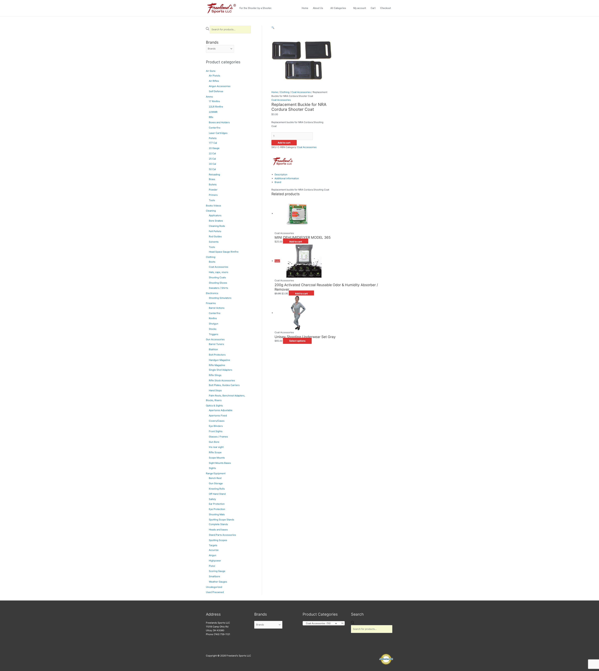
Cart (373, 8)
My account (359, 8)
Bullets (213, 184)
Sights (212, 468)
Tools (212, 200)
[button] (272, 27)
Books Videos (213, 205)
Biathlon (213, 349)
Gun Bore (214, 441)
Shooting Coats (217, 277)
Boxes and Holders (219, 122)
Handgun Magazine (219, 360)
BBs (211, 117)
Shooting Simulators (220, 297)
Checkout (385, 8)
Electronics (212, 293)
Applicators (215, 215)
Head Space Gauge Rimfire (224, 251)
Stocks (212, 328)
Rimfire (213, 318)
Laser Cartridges (218, 133)
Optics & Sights (214, 405)
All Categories (338, 8)
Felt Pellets (215, 231)
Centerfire (214, 127)
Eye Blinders (216, 426)
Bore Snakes (216, 220)
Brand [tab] (278, 182)
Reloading (214, 174)
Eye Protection (217, 509)
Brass (212, 179)
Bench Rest (215, 478)
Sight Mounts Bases (220, 462)
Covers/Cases (216, 420)
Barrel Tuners (216, 344)
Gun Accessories (215, 339)
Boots (212, 261)
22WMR (213, 111)
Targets (213, 545)
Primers (213, 194)
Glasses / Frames (218, 436)
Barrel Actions (216, 307)
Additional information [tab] (287, 178)
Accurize (214, 550)
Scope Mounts (217, 457)
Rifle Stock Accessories (222, 380)
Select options (297, 340)
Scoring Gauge (217, 571)
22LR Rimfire (216, 106)
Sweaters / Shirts (218, 287)
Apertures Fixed (218, 415)
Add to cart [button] (295, 241)
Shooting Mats (217, 514)
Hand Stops (215, 390)
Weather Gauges (218, 581)
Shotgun (213, 323)
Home (305, 8)
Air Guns (210, 70)
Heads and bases (218, 529)
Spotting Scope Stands (221, 519)
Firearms (211, 303)
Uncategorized (214, 587)
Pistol (212, 565)
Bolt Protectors (217, 354)
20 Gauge (214, 148)
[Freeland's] (283, 160)
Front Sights (215, 431)
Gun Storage (216, 483)
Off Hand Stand (217, 493)
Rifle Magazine (217, 365)
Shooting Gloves (218, 282)
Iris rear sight (216, 447)
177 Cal (213, 142)
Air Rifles (214, 80)
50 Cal (212, 169)
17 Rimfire (214, 101)
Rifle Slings (215, 375)
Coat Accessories (218, 266)
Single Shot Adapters (220, 369)
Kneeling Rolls (217, 488)
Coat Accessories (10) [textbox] (320, 623)
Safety (212, 499)
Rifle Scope (215, 452)
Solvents (214, 241)
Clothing (210, 257)
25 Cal (212, 158)
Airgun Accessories (219, 86)
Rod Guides (215, 236)
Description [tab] (281, 174)
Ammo (209, 96)
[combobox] (324, 623)
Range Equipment (215, 473)
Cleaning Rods (217, 225)
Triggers (213, 334)
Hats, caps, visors (218, 272)
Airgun (212, 555)
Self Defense (216, 91)
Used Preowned (215, 592)
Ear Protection (217, 503)
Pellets (213, 138)
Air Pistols (214, 75)
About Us (318, 8)
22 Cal (212, 153)
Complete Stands (218, 524)
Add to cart (284, 142)
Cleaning (211, 210)
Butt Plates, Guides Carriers (224, 385)
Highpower (215, 560)
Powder (213, 189)
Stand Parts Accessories (222, 534)
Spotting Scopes (218, 540)
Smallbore (214, 576)
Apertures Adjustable (220, 410)
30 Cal (212, 163)
